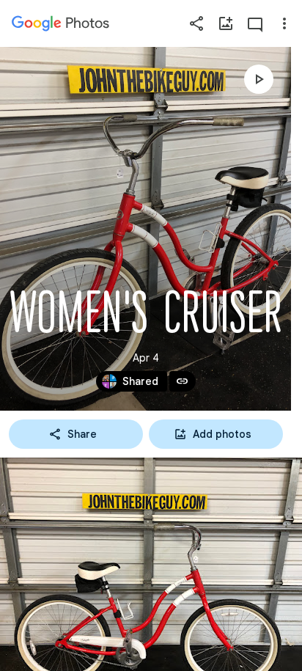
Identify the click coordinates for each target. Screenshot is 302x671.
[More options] (284, 23)
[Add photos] (225, 23)
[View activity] (255, 23)
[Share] (196, 23)
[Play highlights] (258, 79)
